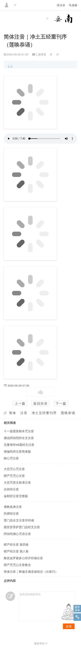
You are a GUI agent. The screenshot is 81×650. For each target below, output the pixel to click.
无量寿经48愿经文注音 (19, 444)
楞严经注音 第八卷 (16, 551)
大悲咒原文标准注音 (17, 482)
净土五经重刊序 (44, 412)
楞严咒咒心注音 (14, 475)
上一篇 (20, 403)
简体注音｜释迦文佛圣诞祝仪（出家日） (31, 571)
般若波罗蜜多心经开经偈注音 (23, 558)
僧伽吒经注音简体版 (17, 451)
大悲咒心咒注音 (14, 469)
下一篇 (61, 403)
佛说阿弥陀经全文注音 (19, 438)
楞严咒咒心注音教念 (17, 565)
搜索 (73, 5)
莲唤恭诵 (68, 412)
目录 (61, 5)
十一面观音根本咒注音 (19, 431)
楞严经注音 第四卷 (16, 544)
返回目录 (40, 403)
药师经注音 (11, 513)
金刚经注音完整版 (16, 496)
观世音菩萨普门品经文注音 (22, 527)
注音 (24, 412)
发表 (69, 626)
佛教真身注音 (13, 506)
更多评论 (39, 643)
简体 (12, 412)
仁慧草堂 (41, 54)
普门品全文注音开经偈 (19, 520)
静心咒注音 (11, 458)
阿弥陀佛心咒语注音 (17, 534)
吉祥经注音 (11, 489)
